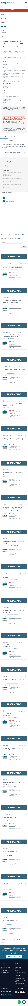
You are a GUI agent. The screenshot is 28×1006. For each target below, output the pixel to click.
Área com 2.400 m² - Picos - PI (11, 817)
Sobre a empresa (5, 969)
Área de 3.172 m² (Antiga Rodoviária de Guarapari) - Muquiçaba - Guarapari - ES (13, 439)
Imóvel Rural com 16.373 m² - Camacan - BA (13, 473)
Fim (3, 244)
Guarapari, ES (9, 441)
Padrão (23, 246)
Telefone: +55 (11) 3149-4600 (20, 981)
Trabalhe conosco (5, 970)
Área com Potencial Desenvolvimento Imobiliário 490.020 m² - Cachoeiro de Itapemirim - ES (12, 267)
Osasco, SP (9, 924)
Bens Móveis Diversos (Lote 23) (11, 920)
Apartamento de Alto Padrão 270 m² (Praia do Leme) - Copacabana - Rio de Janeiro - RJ (14, 370)
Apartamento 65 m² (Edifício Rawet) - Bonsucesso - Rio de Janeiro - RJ (12, 301)
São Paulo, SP (9, 855)
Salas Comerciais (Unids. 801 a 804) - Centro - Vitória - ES (12, 404)
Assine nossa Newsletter (14, 956)
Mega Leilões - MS (5, 972)
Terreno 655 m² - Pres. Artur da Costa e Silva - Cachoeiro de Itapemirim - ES (13, 508)
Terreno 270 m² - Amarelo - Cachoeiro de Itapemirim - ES (13, 576)
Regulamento (18, 967)
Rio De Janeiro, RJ (10, 304)
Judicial (4, 272)
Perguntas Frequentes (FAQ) (20, 969)
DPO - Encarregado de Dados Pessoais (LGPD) (20, 984)
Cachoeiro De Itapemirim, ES (12, 269)
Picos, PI (8, 820)
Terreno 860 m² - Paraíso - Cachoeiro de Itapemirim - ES (13, 714)
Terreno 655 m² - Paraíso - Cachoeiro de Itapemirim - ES (13, 542)
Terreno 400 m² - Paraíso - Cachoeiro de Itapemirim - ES (13, 645)
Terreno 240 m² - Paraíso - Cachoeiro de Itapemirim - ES (13, 680)
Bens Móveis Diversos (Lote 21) (11, 851)
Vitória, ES (9, 407)
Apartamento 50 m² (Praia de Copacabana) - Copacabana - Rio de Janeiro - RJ (14, 335)
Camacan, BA (9, 476)
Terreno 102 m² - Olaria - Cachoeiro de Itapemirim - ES (13, 749)
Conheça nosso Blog (5, 967)
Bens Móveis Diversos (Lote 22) (11, 886)
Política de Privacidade (20, 972)
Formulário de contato (20, 978)
